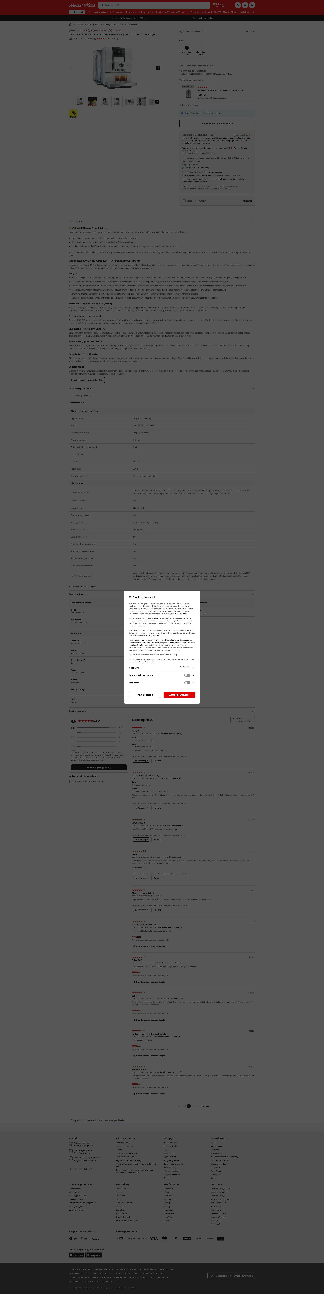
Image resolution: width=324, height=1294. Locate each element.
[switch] (187, 675)
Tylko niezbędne (144, 694)
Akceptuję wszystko (179, 694)
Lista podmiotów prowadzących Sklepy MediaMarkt (171, 659)
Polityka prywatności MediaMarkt (140, 659)
